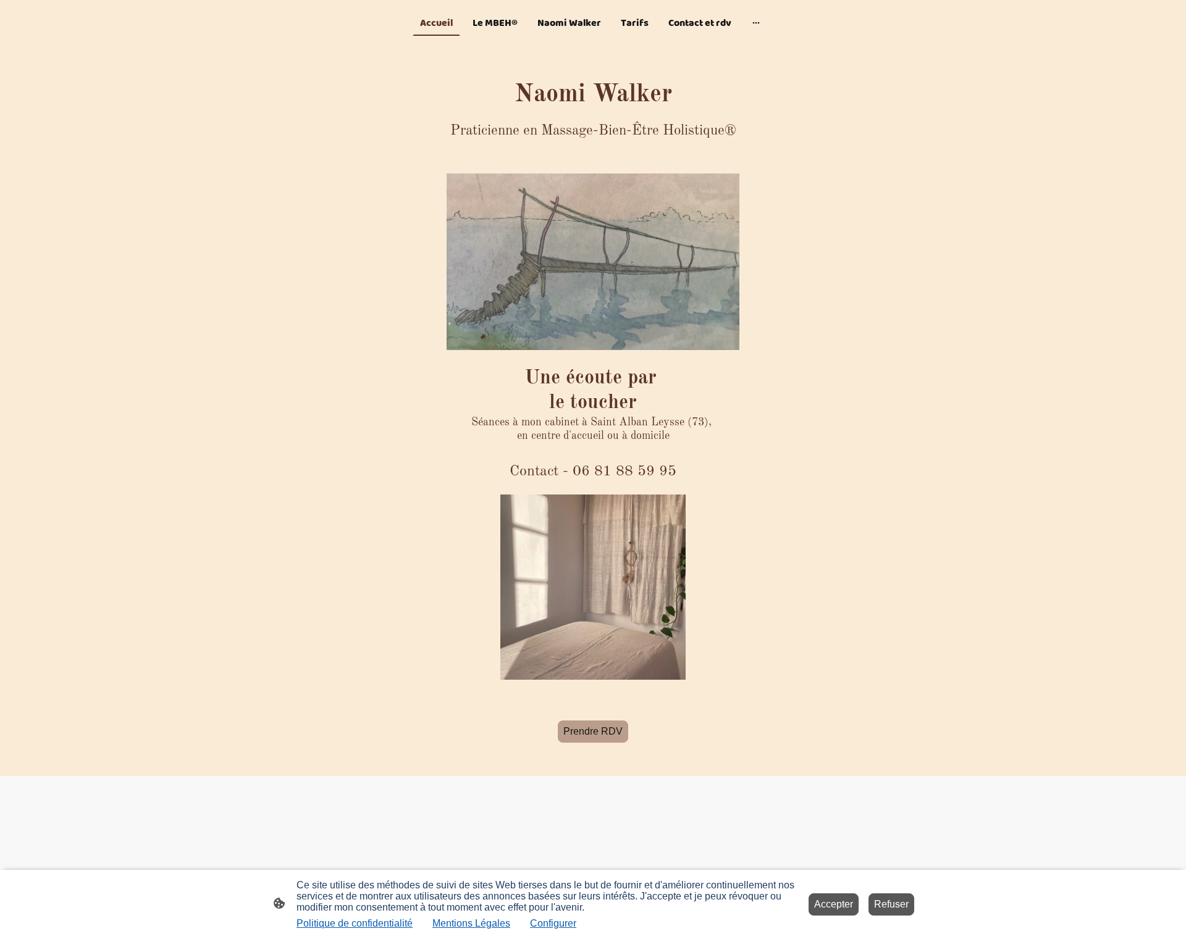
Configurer (553, 923)
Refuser (891, 904)
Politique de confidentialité (354, 923)
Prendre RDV (593, 731)
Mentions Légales (471, 923)
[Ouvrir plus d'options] (756, 23)
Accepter (833, 904)
